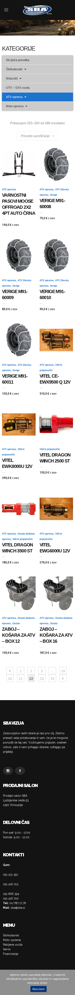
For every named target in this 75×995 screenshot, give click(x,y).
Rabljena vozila (12, 944)
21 (21, 679)
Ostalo (16, 623)
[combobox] (37, 136)
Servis (7, 949)
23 (42, 679)
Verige (53, 195)
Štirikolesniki (14, 69)
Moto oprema (14, 106)
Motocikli (12, 78)
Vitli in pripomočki (50, 449)
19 (63, 671)
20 (10, 679)
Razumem (38, 989)
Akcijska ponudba (17, 60)
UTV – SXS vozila (18, 87)
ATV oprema (14, 97)
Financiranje (10, 953)
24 (52, 679)
